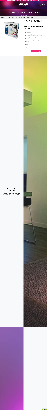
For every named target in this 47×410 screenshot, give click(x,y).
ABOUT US (38, 12)
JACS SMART (21, 12)
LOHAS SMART (25, 10)
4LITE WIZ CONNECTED (12, 10)
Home (2, 17)
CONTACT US (24, 15)
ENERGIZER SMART (36, 10)
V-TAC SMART (11, 12)
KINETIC (30, 12)
